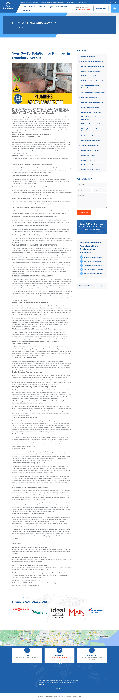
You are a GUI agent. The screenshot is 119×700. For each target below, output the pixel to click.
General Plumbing (17, 164)
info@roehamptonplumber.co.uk (55, 2)
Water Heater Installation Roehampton (89, 118)
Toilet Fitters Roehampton (89, 145)
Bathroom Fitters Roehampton (91, 112)
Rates (57, 6)
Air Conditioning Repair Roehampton (93, 92)
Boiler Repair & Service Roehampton (93, 81)
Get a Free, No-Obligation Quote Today (92, 226)
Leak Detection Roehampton (90, 140)
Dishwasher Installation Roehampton (93, 124)
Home (24, 6)
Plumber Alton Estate (88, 155)
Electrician (64, 6)
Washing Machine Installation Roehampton (90, 130)
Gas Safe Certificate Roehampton (92, 102)
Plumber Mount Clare (88, 165)
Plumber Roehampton (88, 56)
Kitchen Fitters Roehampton (90, 107)
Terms (79, 696)
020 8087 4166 (84, 9)
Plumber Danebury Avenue (90, 150)
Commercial (41, 6)
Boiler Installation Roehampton (91, 76)
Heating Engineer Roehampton (91, 71)
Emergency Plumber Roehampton (92, 61)
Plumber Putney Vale (88, 160)
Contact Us (26, 10)
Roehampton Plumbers (51, 696)
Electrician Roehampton (89, 97)
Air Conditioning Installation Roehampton (90, 87)
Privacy (74, 696)
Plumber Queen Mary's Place (90, 170)
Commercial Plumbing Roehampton (92, 66)
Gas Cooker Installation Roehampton (93, 136)
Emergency (32, 6)
